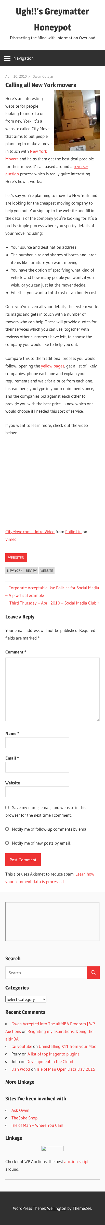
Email (12, 758)
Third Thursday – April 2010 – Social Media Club (52, 603)
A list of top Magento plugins (53, 1053)
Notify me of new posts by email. (41, 843)
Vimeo (11, 539)
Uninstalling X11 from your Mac (67, 1046)
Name (12, 733)
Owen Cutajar (43, 76)
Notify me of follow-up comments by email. (50, 829)
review (31, 570)
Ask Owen (20, 1110)
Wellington (56, 1208)
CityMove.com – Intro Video (30, 531)
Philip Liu (73, 531)
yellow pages (52, 365)
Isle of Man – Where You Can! (37, 1125)
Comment (15, 652)
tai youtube (21, 1046)
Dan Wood (20, 1069)
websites (16, 557)
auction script (76, 1161)
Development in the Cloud (50, 1061)
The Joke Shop (24, 1117)
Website (12, 782)
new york (14, 570)
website (47, 570)
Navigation (24, 58)
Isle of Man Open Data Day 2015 (66, 1069)
